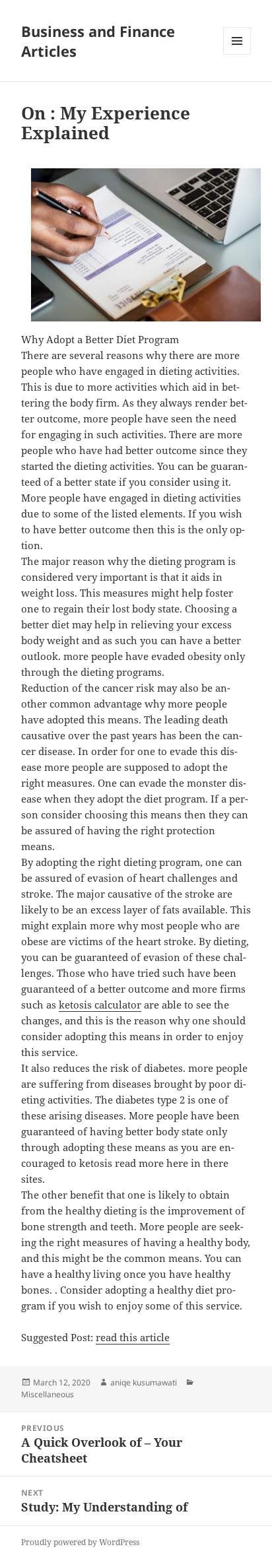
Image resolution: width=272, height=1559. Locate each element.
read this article (133, 1337)
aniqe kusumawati (143, 1382)
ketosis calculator (100, 1004)
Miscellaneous (47, 1394)
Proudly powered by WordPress (80, 1542)
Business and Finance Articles (98, 41)
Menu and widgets (237, 54)
